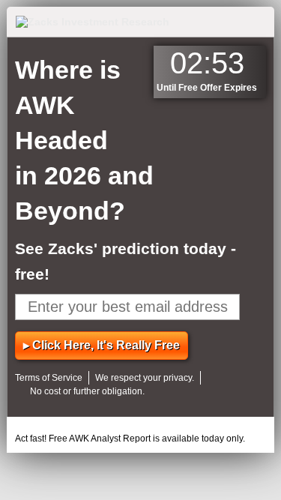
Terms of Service (48, 378)
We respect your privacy (143, 378)
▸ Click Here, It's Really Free (101, 345)
